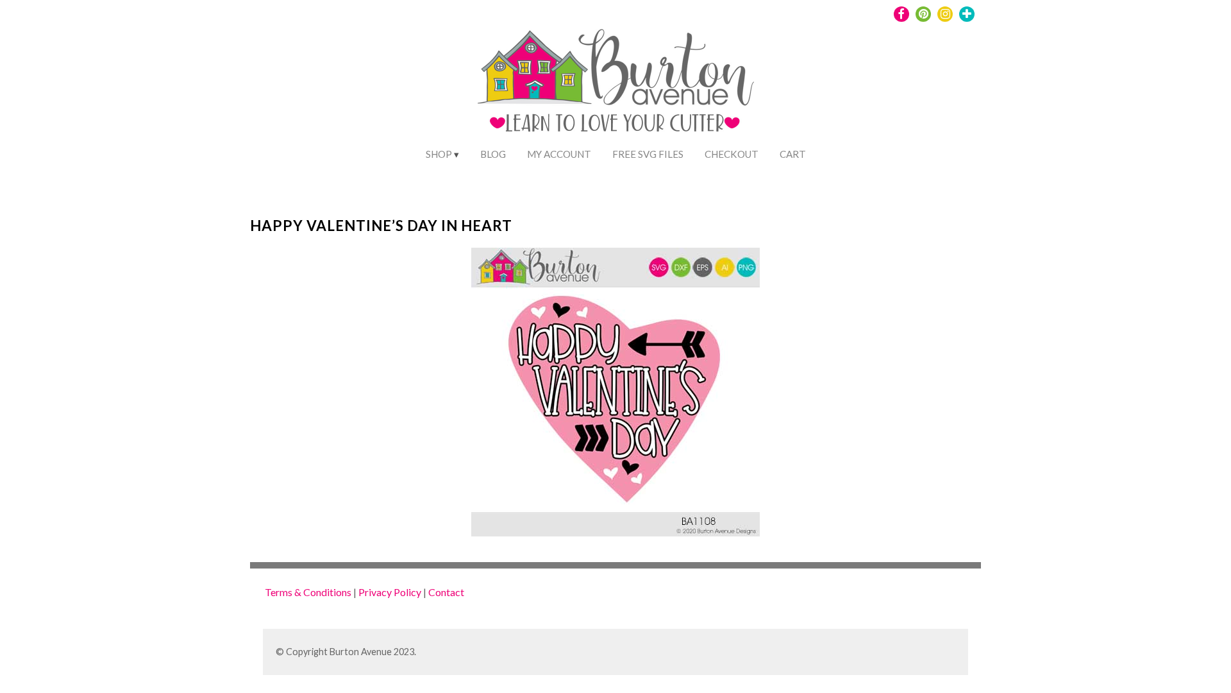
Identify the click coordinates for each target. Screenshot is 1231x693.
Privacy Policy (389, 592)
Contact (446, 592)
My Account (559, 154)
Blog (493, 154)
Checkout (731, 154)
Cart (793, 154)
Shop (439, 154)
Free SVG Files (647, 154)
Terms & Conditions (308, 592)
